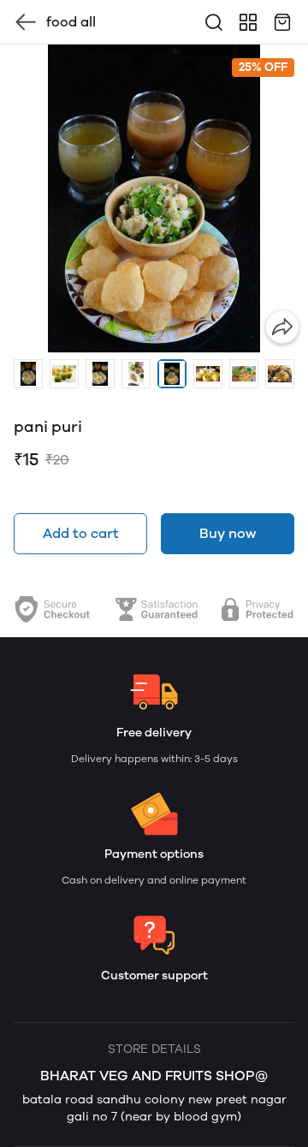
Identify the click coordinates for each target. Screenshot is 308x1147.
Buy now (227, 533)
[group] (154, 198)
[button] (28, 373)
